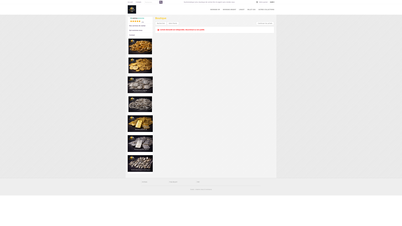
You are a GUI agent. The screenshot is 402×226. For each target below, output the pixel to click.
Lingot (241, 9)
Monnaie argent (229, 9)
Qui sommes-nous (135, 30)
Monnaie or (215, 9)
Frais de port (173, 182)
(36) (143, 22)
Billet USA (251, 9)
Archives (144, 182)
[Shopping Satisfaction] (137, 18)
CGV (198, 182)
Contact (132, 35)
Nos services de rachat (137, 26)
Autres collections (266, 9)
